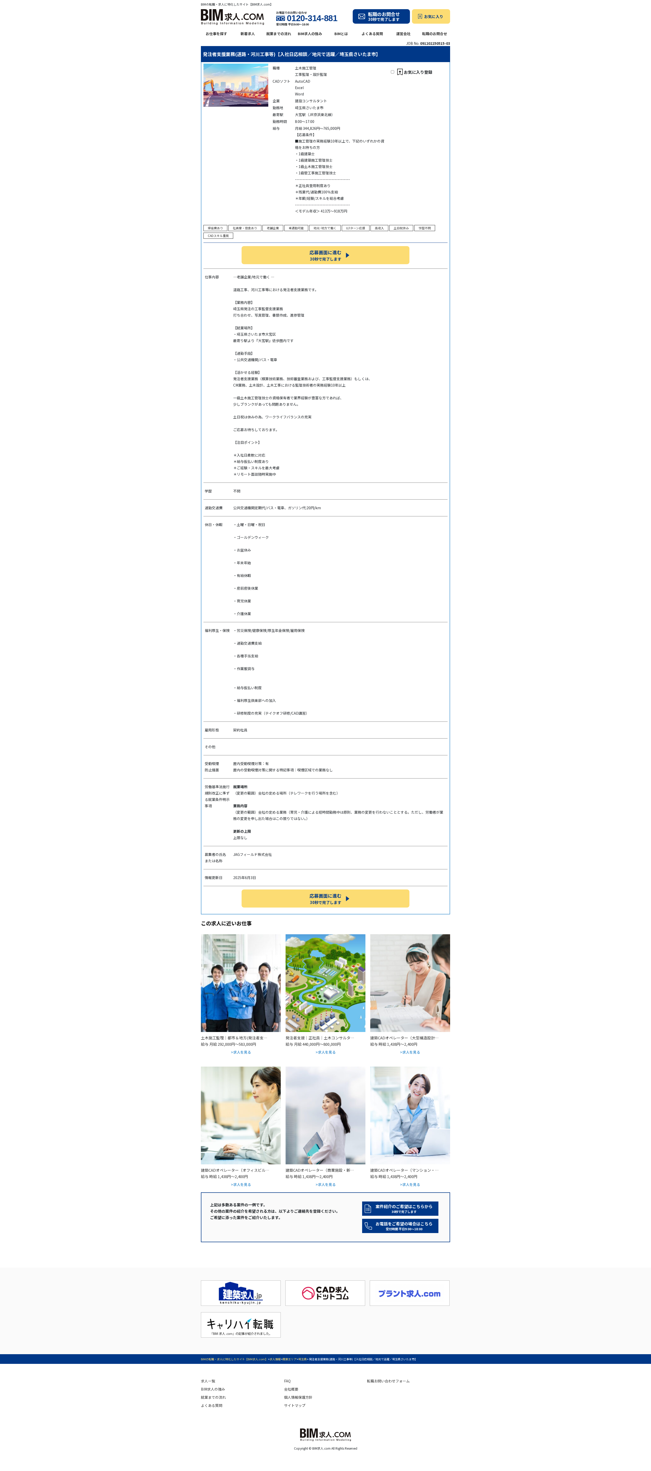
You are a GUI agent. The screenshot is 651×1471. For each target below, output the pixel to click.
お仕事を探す (216, 33)
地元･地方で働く (325, 228)
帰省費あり (215, 228)
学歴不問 (425, 228)
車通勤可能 (296, 228)
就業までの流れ (278, 33)
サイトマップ (294, 1405)
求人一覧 (208, 1380)
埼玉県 (302, 1359)
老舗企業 (273, 228)
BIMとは (341, 33)
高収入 (379, 228)
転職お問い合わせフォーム (388, 1380)
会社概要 (291, 1389)
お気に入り (433, 16)
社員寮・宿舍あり (245, 228)
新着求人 (248, 33)
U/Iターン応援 (355, 228)
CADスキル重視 (218, 235)
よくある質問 (372, 33)
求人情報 (275, 1359)
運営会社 (403, 33)
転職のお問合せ (434, 33)
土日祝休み (401, 228)
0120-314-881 (312, 18)
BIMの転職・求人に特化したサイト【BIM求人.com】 (234, 1359)
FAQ (287, 1380)
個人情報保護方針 (298, 1397)
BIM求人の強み (310, 33)
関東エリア (290, 1359)
